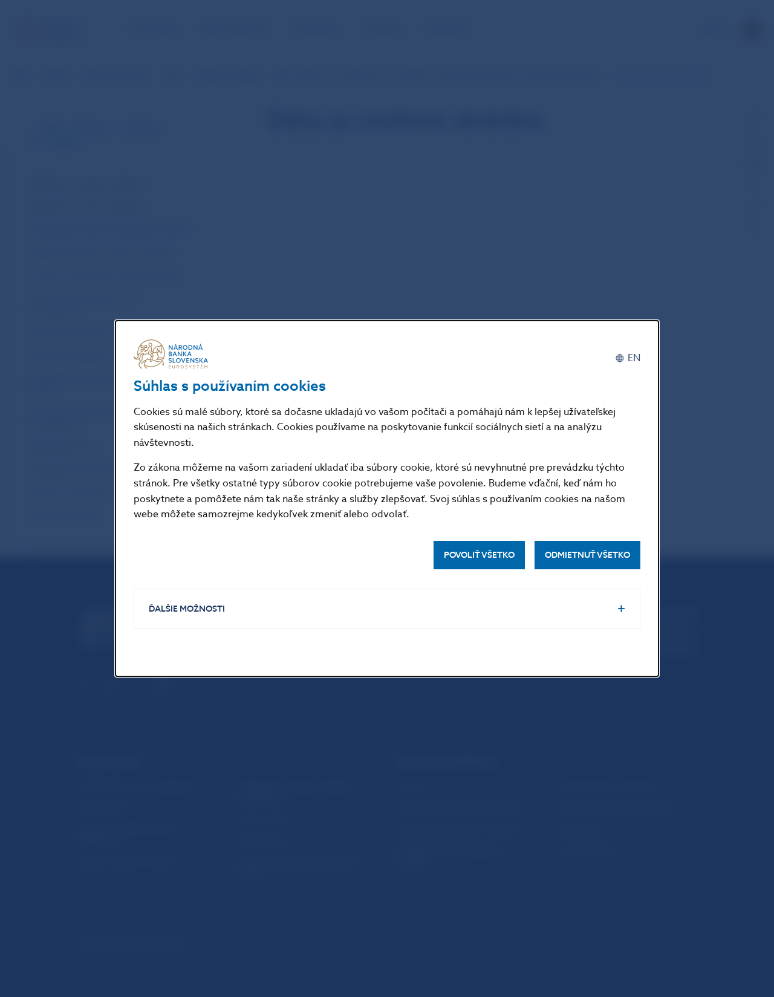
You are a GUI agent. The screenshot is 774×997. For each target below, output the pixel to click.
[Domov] (173, 354)
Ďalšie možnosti (187, 609)
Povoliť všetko (479, 555)
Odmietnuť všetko (587, 555)
